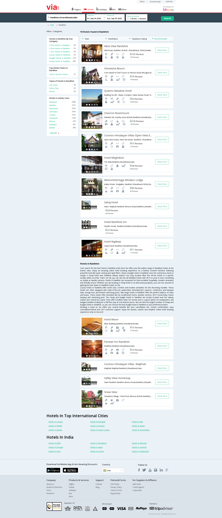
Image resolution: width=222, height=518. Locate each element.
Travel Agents (138, 487)
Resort (62, 91)
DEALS (142, 2)
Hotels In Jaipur (96, 447)
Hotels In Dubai (138, 426)
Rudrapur (62, 124)
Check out (110, 15)
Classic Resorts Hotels (62, 74)
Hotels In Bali (137, 422)
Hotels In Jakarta (55, 430)
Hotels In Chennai (139, 447)
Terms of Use (116, 490)
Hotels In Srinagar (55, 447)
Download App (155, 2)
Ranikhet (62, 25)
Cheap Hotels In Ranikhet (62, 61)
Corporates (137, 490)
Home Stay (62, 88)
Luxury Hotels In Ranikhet (62, 55)
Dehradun (62, 111)
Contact (99, 484)
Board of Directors (54, 487)
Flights (71, 484)
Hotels (71, 487)
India (52, 25)
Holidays (72, 490)
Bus (70, 493)
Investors (50, 493)
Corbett (62, 115)
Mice (71, 496)
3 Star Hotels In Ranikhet (62, 45)
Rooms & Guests (133, 16)
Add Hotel (137, 484)
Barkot (62, 127)
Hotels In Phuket (55, 426)
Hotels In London (55, 422)
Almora (62, 121)
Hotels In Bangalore (98, 443)
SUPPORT (169, 2)
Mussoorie (62, 108)
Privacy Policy (116, 487)
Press (49, 490)
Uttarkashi (62, 118)
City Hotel (62, 85)
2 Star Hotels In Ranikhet (62, 48)
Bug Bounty (115, 493)
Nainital (62, 105)
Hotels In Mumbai (139, 443)
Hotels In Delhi (54, 443)
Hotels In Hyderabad (140, 451)
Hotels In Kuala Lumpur (100, 430)
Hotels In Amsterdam (141, 430)
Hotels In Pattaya (97, 426)
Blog (97, 487)
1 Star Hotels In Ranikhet (62, 51)
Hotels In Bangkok (97, 422)
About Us (50, 484)
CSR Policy (114, 484)
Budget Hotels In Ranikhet (62, 58)
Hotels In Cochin (97, 451)
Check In (91, 15)
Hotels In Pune (54, 451)
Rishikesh (62, 102)
